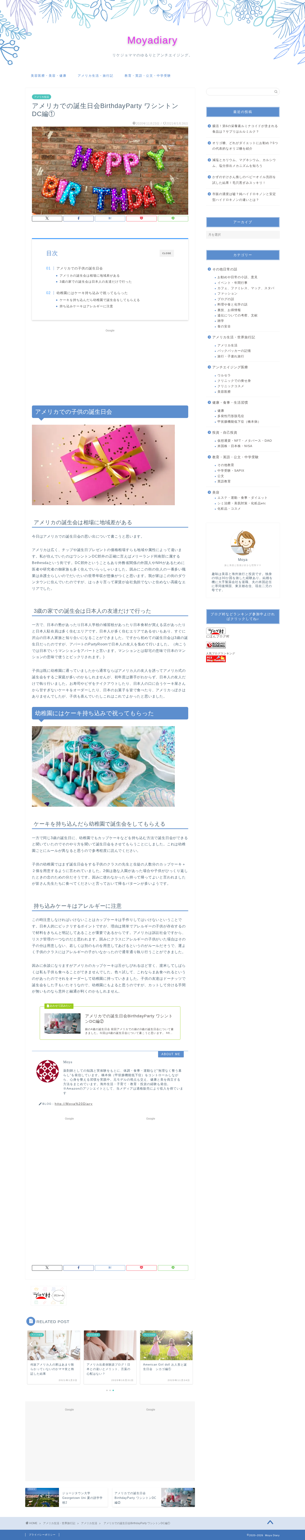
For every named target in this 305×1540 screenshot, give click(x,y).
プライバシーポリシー (42, 1534)
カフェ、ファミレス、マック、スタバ (245, 288)
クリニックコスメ (230, 386)
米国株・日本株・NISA (234, 446)
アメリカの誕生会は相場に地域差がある (90, 275)
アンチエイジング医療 (230, 367)
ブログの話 (225, 299)
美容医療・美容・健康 (49, 75)
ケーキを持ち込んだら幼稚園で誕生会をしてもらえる (100, 300)
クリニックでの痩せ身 (234, 380)
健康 (220, 410)
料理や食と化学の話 (232, 304)
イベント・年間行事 (232, 282)
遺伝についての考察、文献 (237, 315)
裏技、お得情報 (229, 310)
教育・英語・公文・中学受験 (148, 75)
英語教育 (224, 481)
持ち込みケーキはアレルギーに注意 (86, 306)
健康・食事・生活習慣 (230, 402)
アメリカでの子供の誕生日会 (79, 268)
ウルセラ (224, 375)
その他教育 (225, 465)
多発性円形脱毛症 (230, 416)
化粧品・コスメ (229, 508)
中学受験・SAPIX (230, 470)
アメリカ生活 (41, 96)
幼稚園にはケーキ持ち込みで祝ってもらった (92, 293)
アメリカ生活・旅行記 (95, 75)
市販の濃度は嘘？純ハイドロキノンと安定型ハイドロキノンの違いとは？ (244, 197)
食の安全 (224, 326)
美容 (215, 492)
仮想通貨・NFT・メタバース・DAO (244, 440)
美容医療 (224, 391)
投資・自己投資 (224, 432)
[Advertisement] (110, 365)
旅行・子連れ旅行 (230, 356)
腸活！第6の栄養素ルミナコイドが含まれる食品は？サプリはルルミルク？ (245, 129)
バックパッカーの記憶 (234, 350)
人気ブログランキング (220, 653)
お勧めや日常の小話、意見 (237, 277)
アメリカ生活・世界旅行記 (233, 337)
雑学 (220, 320)
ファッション (227, 293)
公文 (220, 476)
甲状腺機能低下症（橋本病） (239, 421)
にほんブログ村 (218, 636)
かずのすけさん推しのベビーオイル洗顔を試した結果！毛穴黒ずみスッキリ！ (244, 180)
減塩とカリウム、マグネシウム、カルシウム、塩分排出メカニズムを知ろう (244, 163)
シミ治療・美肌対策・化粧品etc (241, 503)
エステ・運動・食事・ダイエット (242, 497)
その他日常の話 (224, 269)
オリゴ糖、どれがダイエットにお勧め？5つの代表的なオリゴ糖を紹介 (245, 146)
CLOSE (166, 253)
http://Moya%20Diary (74, 1103)
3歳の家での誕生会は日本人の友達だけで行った (96, 281)
